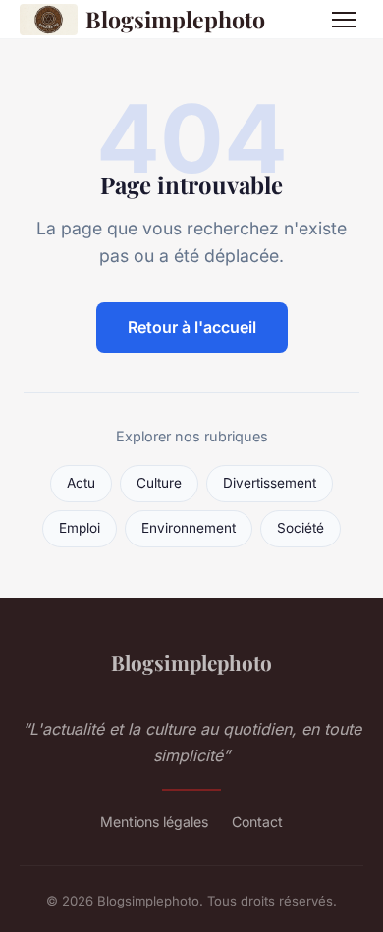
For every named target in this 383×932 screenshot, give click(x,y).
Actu (81, 483)
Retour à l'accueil (192, 327)
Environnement (188, 528)
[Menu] (343, 19)
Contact (257, 821)
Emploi (79, 528)
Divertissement (269, 483)
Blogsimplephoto (175, 19)
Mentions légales (154, 821)
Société (300, 528)
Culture (159, 483)
